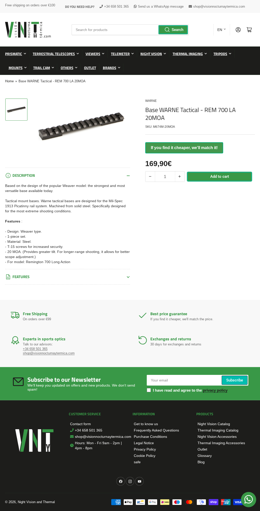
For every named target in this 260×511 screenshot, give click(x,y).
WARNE (151, 101)
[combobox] (130, 29)
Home (9, 81)
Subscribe (234, 380)
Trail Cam (41, 67)
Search (177, 29)
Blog (201, 462)
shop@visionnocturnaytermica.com (219, 6)
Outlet (90, 67)
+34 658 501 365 (116, 6)
